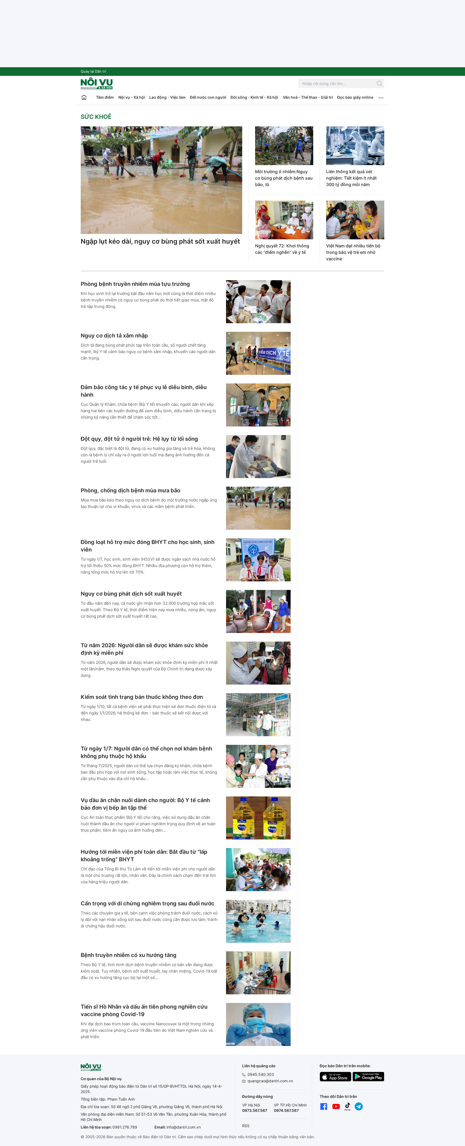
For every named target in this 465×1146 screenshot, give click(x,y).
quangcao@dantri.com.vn (270, 1081)
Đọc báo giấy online (355, 97)
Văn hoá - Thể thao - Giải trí (308, 97)
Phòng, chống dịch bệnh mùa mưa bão (130, 490)
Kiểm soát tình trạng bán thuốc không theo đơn (142, 697)
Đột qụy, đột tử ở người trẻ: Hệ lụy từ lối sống (139, 439)
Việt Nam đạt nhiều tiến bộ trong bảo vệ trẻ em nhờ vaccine (353, 252)
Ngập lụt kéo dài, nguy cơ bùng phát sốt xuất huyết (160, 241)
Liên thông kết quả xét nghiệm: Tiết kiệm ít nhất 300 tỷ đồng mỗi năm (351, 178)
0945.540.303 (261, 1074)
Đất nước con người (208, 97)
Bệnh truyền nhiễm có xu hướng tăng (129, 955)
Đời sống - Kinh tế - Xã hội (254, 97)
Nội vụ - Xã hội (131, 97)
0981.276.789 (124, 1127)
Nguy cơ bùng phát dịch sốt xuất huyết (131, 593)
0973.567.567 (254, 1110)
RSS (245, 1125)
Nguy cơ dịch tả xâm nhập (114, 335)
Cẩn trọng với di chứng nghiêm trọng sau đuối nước (147, 903)
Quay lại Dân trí (93, 71)
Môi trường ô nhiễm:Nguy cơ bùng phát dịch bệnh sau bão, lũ (284, 178)
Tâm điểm (105, 97)
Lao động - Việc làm (167, 97)
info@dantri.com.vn (184, 1127)
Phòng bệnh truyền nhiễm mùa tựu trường (135, 284)
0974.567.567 (286, 1110)
